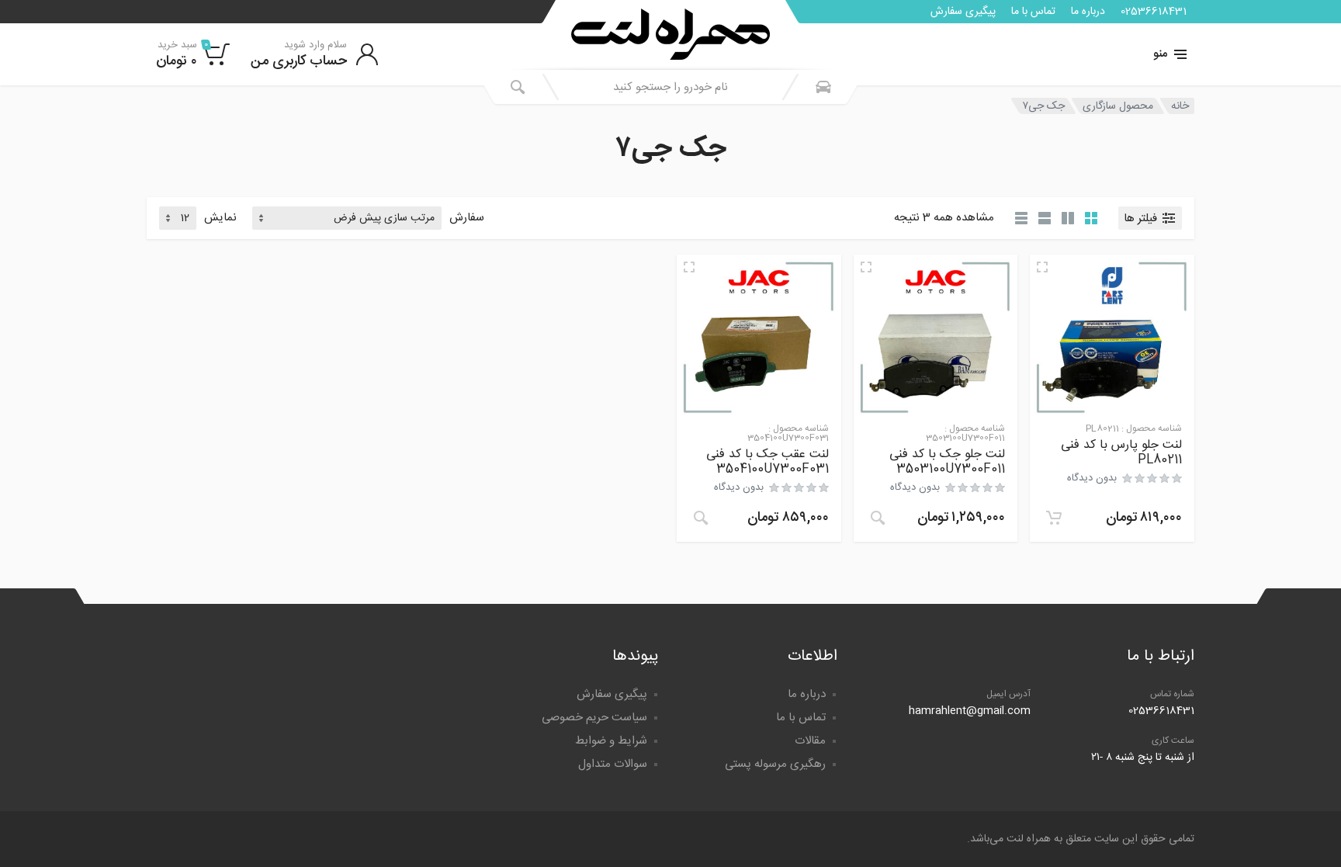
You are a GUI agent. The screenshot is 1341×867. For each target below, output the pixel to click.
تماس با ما (1033, 11)
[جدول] (1021, 218)
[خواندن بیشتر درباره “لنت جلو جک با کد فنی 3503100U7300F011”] (878, 518)
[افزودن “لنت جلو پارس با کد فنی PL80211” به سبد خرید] (1054, 518)
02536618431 (1154, 11)
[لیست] (1044, 218)
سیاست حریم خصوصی (594, 717)
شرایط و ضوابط (611, 741)
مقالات (810, 741)
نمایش (220, 218)
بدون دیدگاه (1092, 478)
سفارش (466, 218)
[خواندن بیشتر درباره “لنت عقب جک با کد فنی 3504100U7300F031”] (701, 518)
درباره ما (1088, 11)
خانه (1180, 106)
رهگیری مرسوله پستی (775, 764)
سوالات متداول (612, 764)
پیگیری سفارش (963, 11)
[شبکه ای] (1091, 218)
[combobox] (670, 87)
